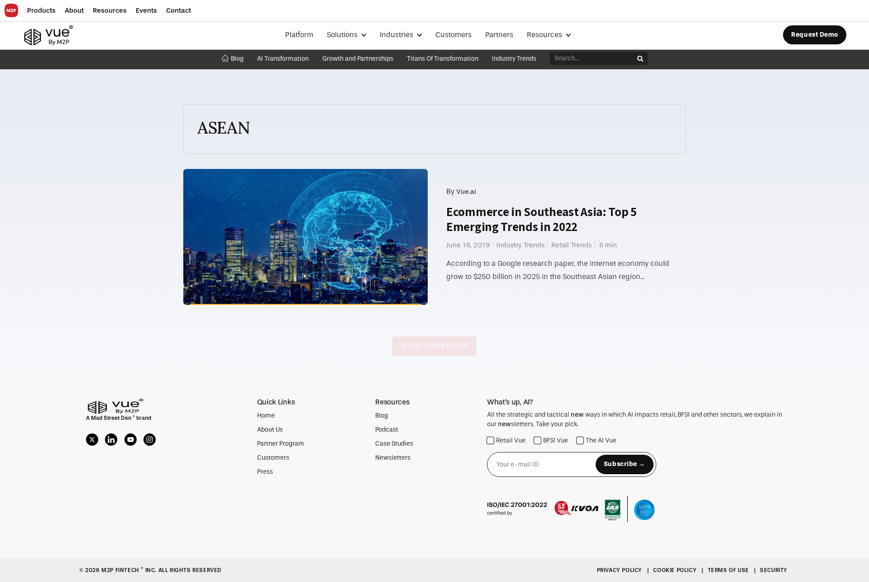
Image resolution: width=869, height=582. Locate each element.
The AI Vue (601, 440)
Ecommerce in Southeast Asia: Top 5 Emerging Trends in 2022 (541, 219)
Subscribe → (624, 464)
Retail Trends (571, 245)
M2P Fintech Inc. (129, 570)
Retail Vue (510, 440)
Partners (499, 34)
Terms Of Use (729, 570)
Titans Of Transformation (442, 59)
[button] (41, 10)
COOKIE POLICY (675, 570)
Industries (397, 34)
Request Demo (814, 34)
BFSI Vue (555, 440)
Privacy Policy (620, 570)
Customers (453, 34)
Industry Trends (514, 59)
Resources (545, 34)
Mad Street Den (112, 418)
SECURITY (774, 570)
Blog (237, 59)
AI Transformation (283, 59)
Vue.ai (466, 192)
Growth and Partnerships (357, 59)
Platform (299, 34)
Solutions (343, 34)
